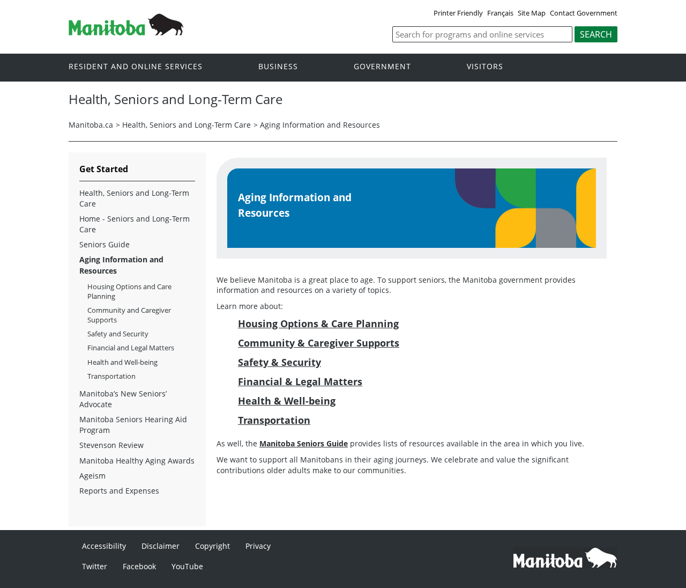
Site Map (532, 13)
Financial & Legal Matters (300, 381)
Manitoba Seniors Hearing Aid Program (133, 424)
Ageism (92, 476)
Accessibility (104, 546)
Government (382, 67)
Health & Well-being (286, 400)
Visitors (485, 67)
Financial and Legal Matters (130, 347)
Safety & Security (279, 362)
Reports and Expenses (119, 491)
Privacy (258, 546)
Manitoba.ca (91, 125)
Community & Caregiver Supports (318, 342)
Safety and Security (117, 334)
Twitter (94, 566)
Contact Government (583, 13)
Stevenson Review (111, 445)
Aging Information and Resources (320, 125)
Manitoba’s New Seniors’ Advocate (123, 398)
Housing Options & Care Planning (318, 323)
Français (500, 13)
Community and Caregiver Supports (129, 315)
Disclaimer (160, 546)
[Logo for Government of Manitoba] (126, 32)
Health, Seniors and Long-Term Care (186, 125)
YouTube (187, 566)
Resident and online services (136, 67)
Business (278, 67)
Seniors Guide (104, 244)
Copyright (212, 546)
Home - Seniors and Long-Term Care (134, 224)
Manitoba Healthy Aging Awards (137, 460)
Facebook (139, 566)
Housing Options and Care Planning (129, 291)
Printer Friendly (458, 13)
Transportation (274, 420)
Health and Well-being (122, 362)
